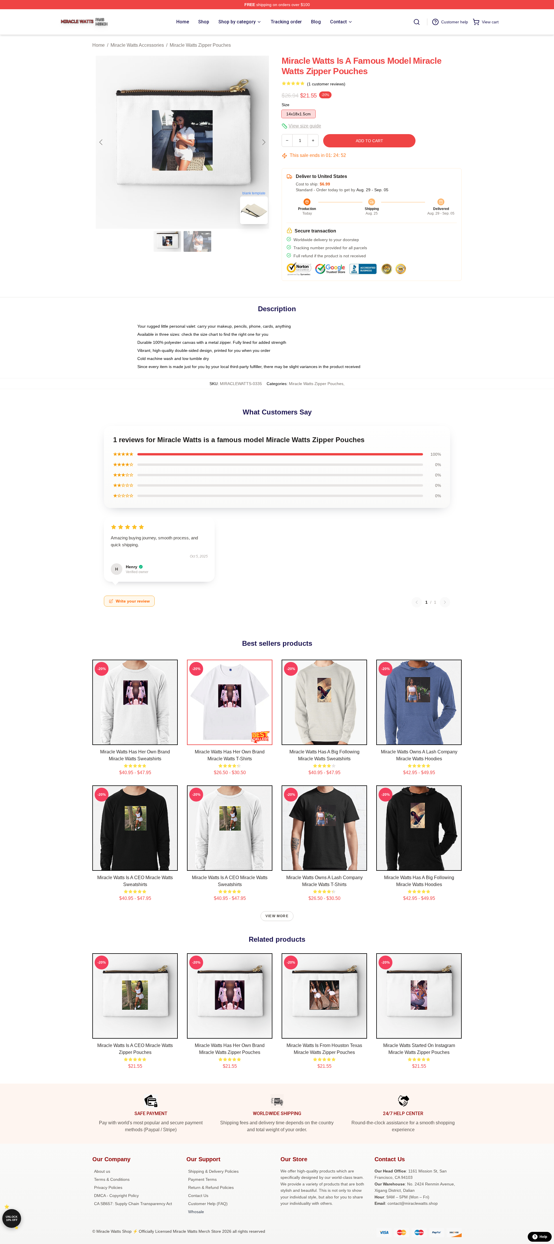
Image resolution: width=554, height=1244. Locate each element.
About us (102, 1171)
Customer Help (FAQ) (208, 1203)
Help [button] (543, 1237)
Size (285, 104)
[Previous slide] (101, 142)
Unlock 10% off (12, 1218)
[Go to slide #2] (197, 241)
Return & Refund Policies (211, 1187)
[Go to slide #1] (167, 241)
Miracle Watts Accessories (137, 45)
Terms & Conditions (112, 1179)
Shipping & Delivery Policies (213, 1171)
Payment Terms (202, 1179)
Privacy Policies (108, 1187)
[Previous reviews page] (416, 602)
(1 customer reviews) (326, 84)
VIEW (135, 739)
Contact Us (198, 1195)
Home (98, 45)
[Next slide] (263, 142)
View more (277, 916)
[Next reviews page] (445, 602)
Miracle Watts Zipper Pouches (200, 45)
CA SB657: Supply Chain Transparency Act (133, 1203)
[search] (416, 22)
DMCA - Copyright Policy (116, 1195)
